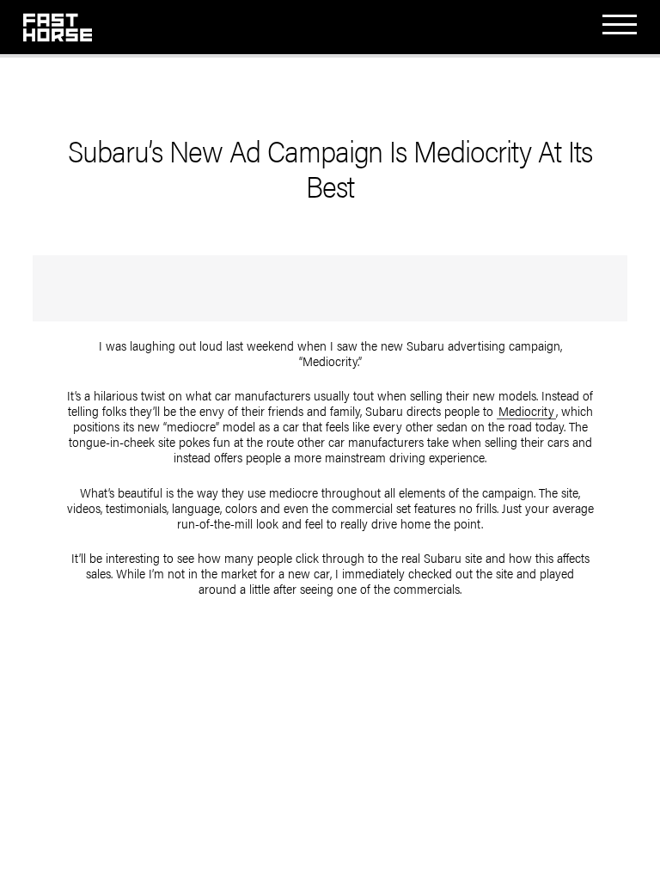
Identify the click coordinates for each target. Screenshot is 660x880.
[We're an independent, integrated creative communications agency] (57, 31)
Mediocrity (526, 411)
